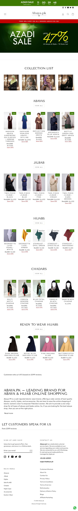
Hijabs (6, 479)
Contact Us (44, 475)
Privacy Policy (45, 478)
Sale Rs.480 (8, 482)
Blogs (42, 494)
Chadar (6, 485)
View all (39, 105)
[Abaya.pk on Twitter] (16, 456)
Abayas (6, 473)
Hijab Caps (7, 489)
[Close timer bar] (76, 3)
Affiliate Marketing (46, 497)
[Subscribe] (31, 450)
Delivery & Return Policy (48, 491)
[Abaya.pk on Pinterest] (20, 456)
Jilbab (6, 476)
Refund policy (44, 488)
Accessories (8, 492)
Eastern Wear (8, 495)
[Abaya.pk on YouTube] (12, 456)
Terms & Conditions (46, 482)
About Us (43, 472)
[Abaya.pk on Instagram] (5, 456)
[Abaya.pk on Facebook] (9, 456)
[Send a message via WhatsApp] (75, 508)
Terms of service (45, 485)
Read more (8, 413)
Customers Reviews (46, 469)
